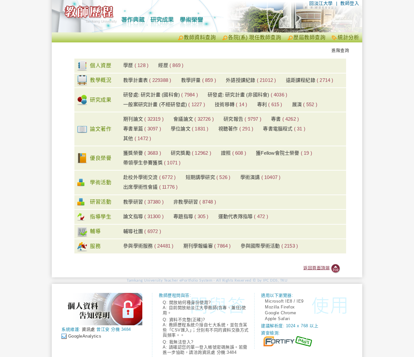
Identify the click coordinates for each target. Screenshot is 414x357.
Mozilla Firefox (280, 307)
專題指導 (190, 216)
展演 (304, 104)
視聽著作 (235, 128)
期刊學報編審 (207, 246)
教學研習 (143, 202)
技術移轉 (231, 104)
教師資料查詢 (200, 37)
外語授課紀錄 (251, 80)
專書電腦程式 (284, 128)
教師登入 (349, 3)
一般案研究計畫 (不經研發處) (164, 104)
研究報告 (242, 119)
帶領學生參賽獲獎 (151, 162)
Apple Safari (277, 318)
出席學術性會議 (150, 187)
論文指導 (143, 216)
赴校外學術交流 (149, 177)
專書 (285, 119)
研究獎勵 (191, 153)
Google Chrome (280, 312)
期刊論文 (143, 119)
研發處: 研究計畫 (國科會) (160, 94)
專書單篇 (142, 128)
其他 (137, 138)
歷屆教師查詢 (309, 37)
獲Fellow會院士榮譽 (284, 153)
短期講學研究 (208, 177)
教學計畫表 (147, 80)
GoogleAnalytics (85, 336)
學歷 (135, 65)
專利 (269, 104)
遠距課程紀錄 (309, 80)
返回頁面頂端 (316, 267)
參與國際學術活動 (269, 246)
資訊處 (88, 329)
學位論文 (190, 128)
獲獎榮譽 (142, 153)
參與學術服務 (148, 246)
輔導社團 (142, 231)
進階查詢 (340, 50)
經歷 (170, 65)
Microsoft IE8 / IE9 (284, 301)
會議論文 (193, 119)
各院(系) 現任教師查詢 (254, 37)
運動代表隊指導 (243, 216)
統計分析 (348, 37)
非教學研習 (194, 202)
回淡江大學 (321, 3)
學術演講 (260, 177)
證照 (233, 153)
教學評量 (198, 80)
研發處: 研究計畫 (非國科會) (247, 94)
